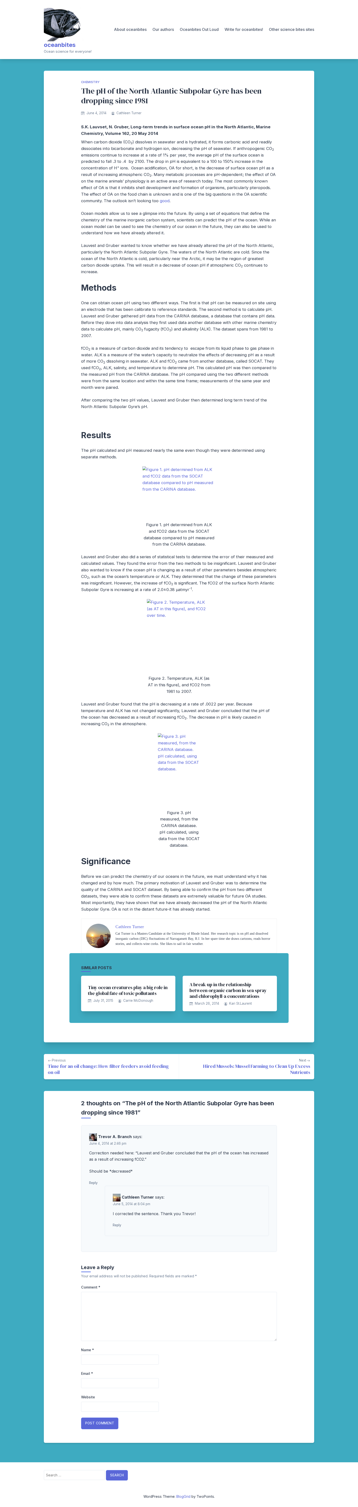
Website (88, 1397)
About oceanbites (130, 29)
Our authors (163, 29)
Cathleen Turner (128, 113)
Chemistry (90, 82)
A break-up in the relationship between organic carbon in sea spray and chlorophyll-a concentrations (228, 990)
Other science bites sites (291, 29)
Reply (93, 1183)
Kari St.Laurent (240, 1003)
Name (87, 1350)
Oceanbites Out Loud (199, 29)
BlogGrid (183, 1496)
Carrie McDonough (138, 1000)
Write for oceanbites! (244, 29)
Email (87, 1373)
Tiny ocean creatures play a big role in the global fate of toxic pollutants (128, 990)
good (165, 200)
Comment (90, 1287)
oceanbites (59, 44)
